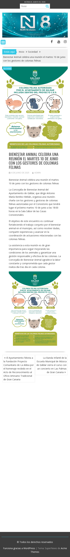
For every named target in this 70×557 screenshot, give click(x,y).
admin (37, 172)
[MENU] (3, 42)
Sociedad (7, 68)
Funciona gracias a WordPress (19, 548)
